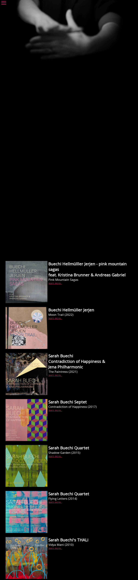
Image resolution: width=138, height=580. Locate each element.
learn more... (55, 283)
